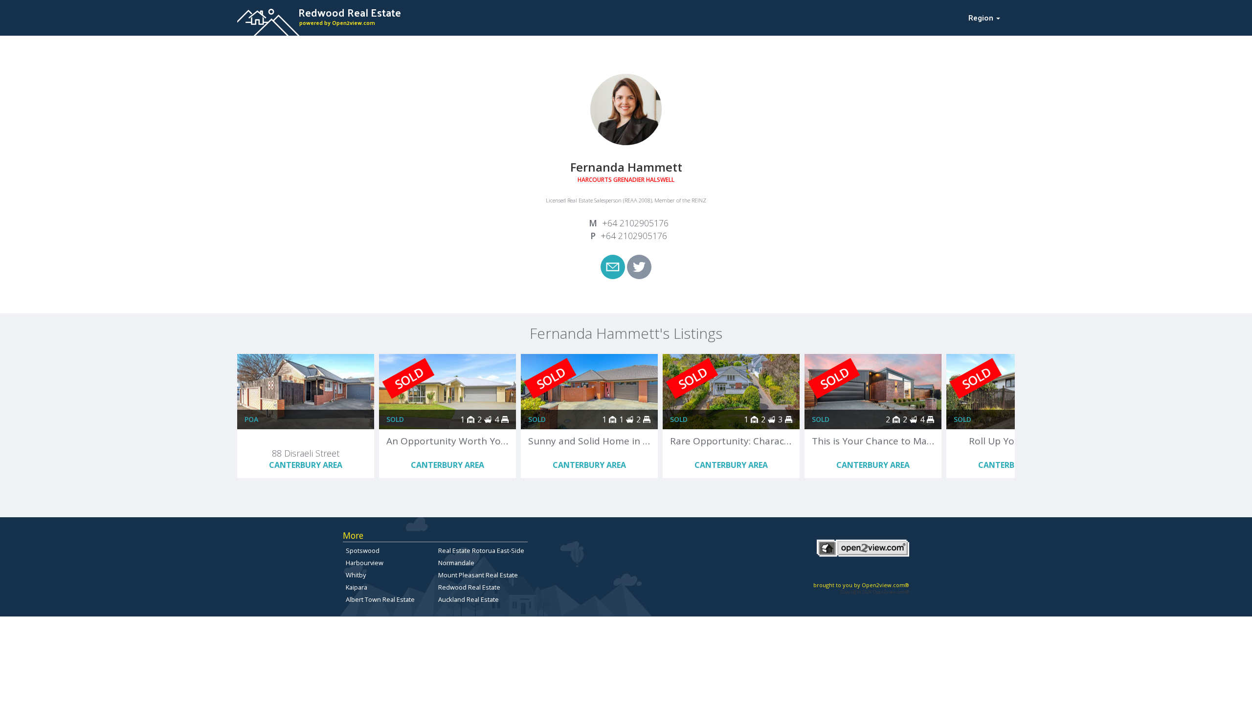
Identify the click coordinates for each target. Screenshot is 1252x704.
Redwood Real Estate (469, 587)
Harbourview (364, 562)
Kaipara (356, 587)
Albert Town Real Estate (380, 599)
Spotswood (363, 550)
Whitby (356, 575)
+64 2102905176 (635, 223)
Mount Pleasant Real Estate (478, 575)
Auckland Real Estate (468, 599)
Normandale (456, 562)
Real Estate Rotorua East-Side (481, 550)
